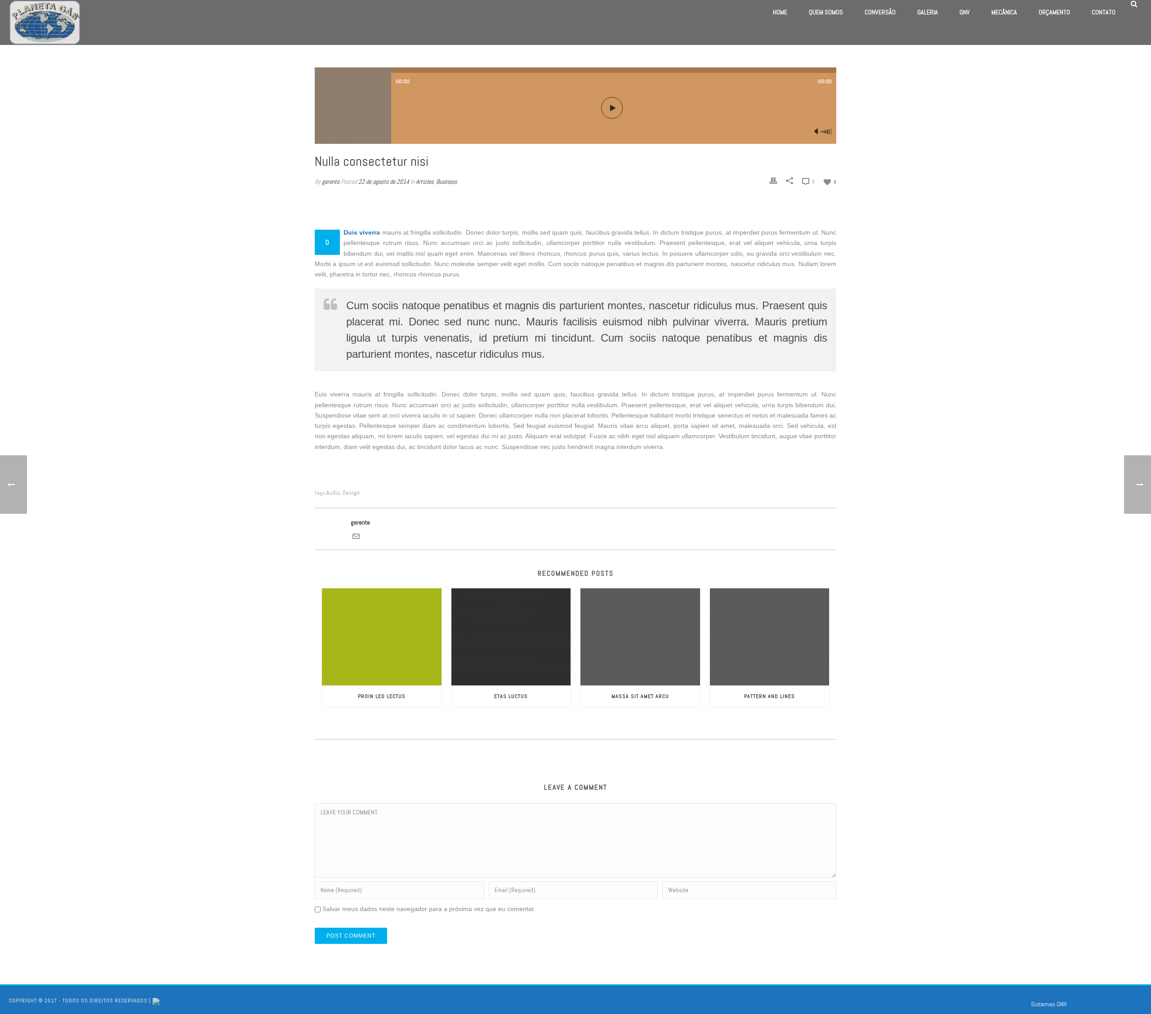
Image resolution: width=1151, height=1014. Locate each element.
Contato (1103, 12)
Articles (424, 182)
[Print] (773, 181)
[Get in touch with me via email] (356, 536)
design (351, 493)
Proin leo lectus (382, 696)
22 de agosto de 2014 (383, 182)
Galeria (927, 12)
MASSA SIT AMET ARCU (640, 696)
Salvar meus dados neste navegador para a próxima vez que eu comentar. (428, 908)
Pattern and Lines (769, 696)
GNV (964, 12)
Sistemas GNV (1049, 1004)
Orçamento (1054, 12)
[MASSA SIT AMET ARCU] (640, 636)
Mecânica (1004, 12)
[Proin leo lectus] (382, 636)
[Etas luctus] (511, 636)
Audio (333, 493)
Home (780, 12)
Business (446, 182)
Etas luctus (511, 696)
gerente (330, 182)
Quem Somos (826, 12)
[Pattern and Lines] (770, 636)
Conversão (880, 12)
